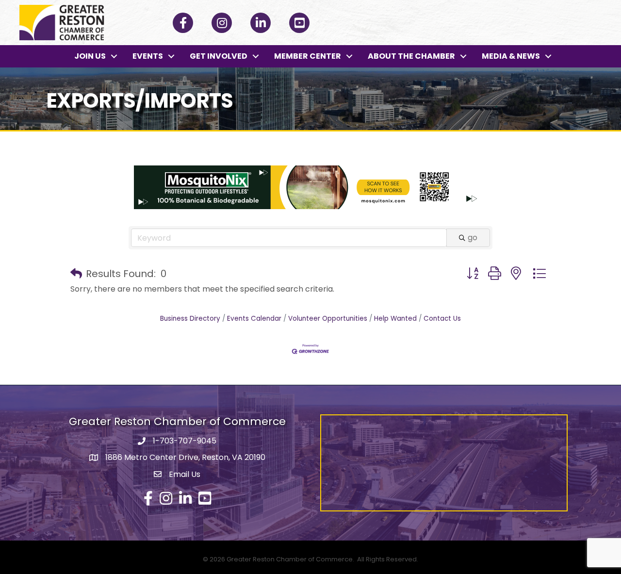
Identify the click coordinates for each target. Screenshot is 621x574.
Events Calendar (254, 318)
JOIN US (90, 56)
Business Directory (190, 318)
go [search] (472, 237)
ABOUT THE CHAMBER (411, 56)
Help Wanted (395, 318)
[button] (76, 273)
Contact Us (442, 318)
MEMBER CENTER (307, 56)
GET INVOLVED (218, 56)
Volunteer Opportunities (327, 318)
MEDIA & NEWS (511, 56)
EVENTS (147, 56)
